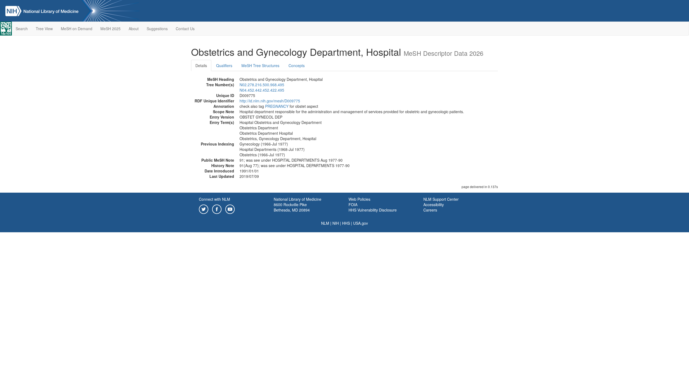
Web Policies (359, 199)
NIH (335, 223)
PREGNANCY (277, 106)
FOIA (353, 204)
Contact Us (185, 28)
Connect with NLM (214, 199)
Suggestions (157, 28)
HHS (346, 223)
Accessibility (433, 204)
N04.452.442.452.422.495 (262, 90)
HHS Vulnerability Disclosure (373, 210)
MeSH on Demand (76, 28)
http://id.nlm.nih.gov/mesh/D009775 (270, 100)
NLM (325, 223)
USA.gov (360, 223)
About (134, 28)
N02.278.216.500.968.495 (262, 84)
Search (22, 28)
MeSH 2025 (110, 28)
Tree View (44, 28)
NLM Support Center (441, 199)
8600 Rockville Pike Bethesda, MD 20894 (292, 207)
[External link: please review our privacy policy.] (203, 208)
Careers (430, 210)
